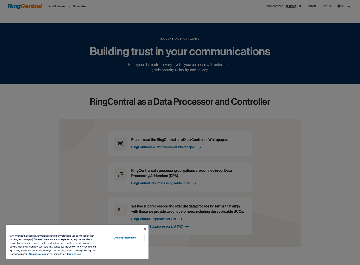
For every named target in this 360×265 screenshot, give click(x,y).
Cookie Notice (37, 254)
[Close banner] (145, 229)
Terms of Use (74, 254)
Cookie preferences (125, 237)
